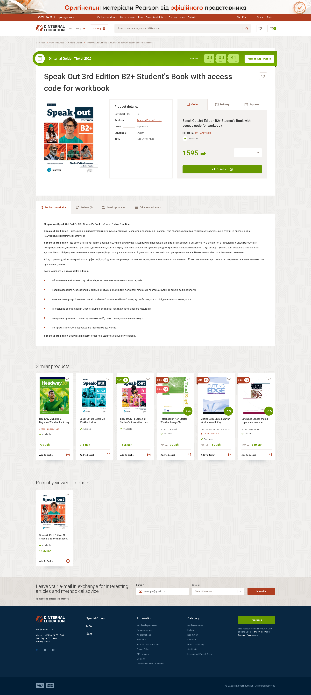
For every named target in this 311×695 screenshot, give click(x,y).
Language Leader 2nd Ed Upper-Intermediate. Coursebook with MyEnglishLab (254, 421)
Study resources (56, 43)
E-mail (140, 585)
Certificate (192, 649)
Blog (140, 17)
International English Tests (199, 654)
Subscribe (261, 591)
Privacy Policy (143, 649)
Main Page (40, 43)
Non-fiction (192, 635)
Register (271, 17)
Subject (195, 585)
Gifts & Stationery (195, 644)
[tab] (222, 104)
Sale (89, 633)
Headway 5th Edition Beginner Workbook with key (54, 421)
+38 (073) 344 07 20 (45, 17)
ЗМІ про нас (143, 654)
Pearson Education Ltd (149, 120)
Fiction (190, 630)
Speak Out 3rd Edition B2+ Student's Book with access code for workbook (53, 537)
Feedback (257, 620)
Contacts (192, 17)
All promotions (144, 635)
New (89, 626)
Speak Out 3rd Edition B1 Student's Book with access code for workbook (134, 421)
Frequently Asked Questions (150, 663)
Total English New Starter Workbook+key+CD (174, 421)
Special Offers (95, 618)
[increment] (258, 152)
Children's (191, 639)
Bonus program (127, 17)
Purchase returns (176, 17)
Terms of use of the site (148, 644)
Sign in (260, 17)
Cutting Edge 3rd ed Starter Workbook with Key (215, 421)
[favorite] (263, 76)
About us (141, 639)
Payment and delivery (156, 17)
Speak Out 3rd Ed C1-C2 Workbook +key (92, 421)
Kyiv (244, 17)
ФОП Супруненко (203, 133)
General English (75, 43)
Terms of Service (246, 635)
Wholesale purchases (107, 17)
